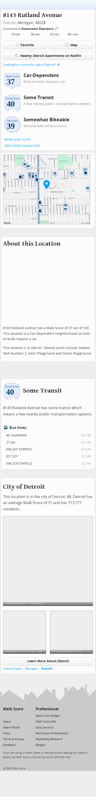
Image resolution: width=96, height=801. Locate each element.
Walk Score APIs (46, 721)
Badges (40, 745)
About (7, 721)
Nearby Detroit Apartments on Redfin (50, 56)
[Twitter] (5, 715)
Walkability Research (49, 739)
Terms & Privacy (13, 739)
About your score (17, 139)
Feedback (9, 745)
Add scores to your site (22, 146)
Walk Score (13, 709)
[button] (46, 184)
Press (6, 733)
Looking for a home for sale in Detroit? (29, 64)
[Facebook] (13, 715)
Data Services (45, 727)
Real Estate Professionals (52, 733)
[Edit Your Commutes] (56, 28)
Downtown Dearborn (37, 29)
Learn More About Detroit (48, 661)
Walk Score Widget (48, 715)
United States (12, 668)
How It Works (11, 727)
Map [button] (73, 45)
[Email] (20, 715)
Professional (47, 709)
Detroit (9, 23)
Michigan (31, 668)
